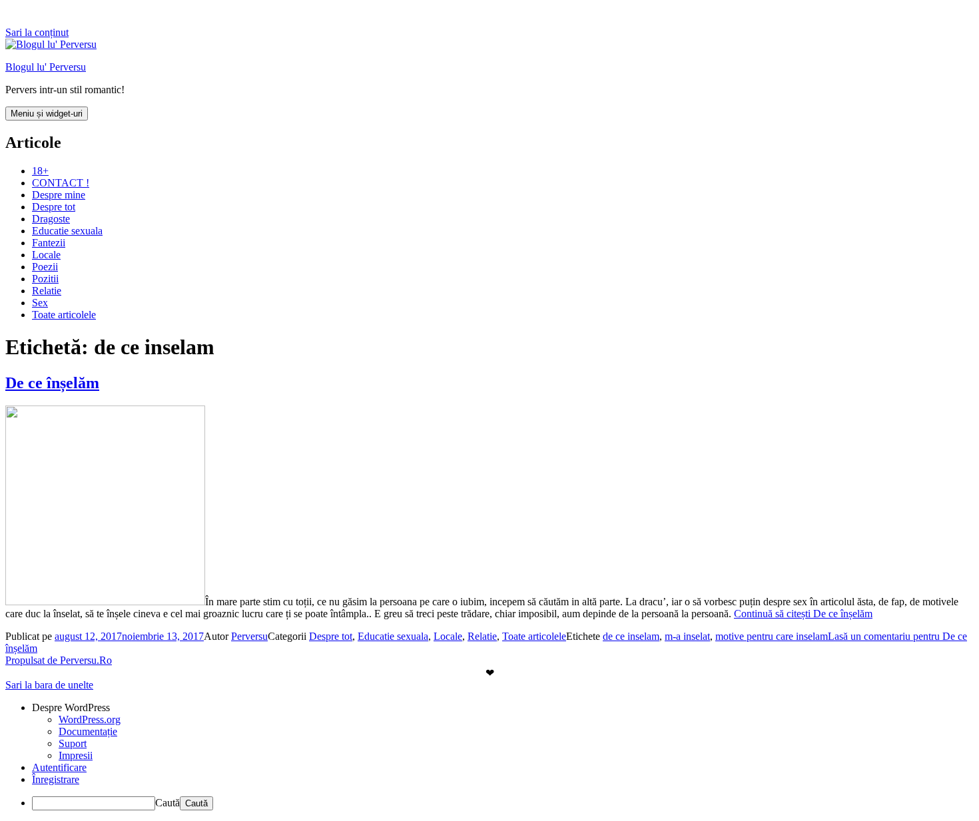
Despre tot (53, 206)
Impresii (76, 755)
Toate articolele (64, 314)
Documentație (88, 731)
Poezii (45, 266)
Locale (46, 254)
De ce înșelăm (52, 383)
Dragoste (51, 218)
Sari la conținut (37, 32)
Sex (40, 302)
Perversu (249, 636)
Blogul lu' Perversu (45, 67)
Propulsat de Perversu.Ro (58, 660)
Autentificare (59, 767)
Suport (73, 743)
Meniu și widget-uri (47, 114)
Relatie (46, 290)
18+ (40, 170)
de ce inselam (631, 636)
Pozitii (45, 278)
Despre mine (58, 194)
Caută (167, 802)
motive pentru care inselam (771, 636)
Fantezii (48, 242)
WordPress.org (90, 719)
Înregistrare (55, 779)
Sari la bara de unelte (49, 684)
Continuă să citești (803, 613)
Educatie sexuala (67, 230)
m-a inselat (687, 636)
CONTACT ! (60, 182)
